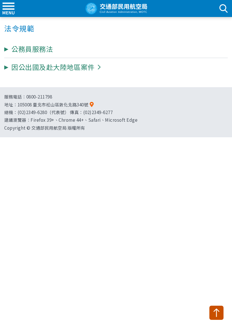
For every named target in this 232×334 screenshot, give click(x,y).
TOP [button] (216, 313)
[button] (53, 67)
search (223, 8)
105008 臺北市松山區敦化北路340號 (53, 104)
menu (8, 8)
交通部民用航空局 (116, 8)
